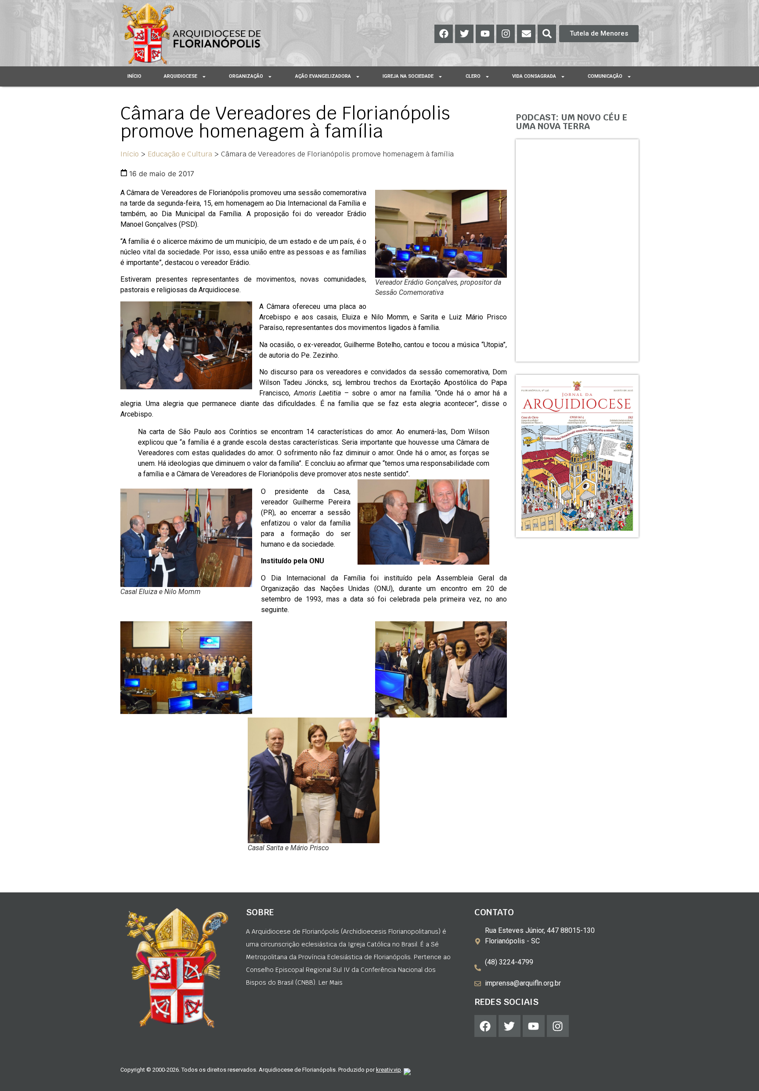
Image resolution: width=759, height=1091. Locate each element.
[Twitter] (464, 34)
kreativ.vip (388, 1069)
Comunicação (605, 76)
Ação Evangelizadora (323, 76)
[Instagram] (505, 34)
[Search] (547, 34)
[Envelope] (526, 34)
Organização (246, 76)
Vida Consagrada (534, 76)
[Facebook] (443, 34)
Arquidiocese (180, 76)
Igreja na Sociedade (408, 76)
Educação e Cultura (180, 154)
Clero (473, 76)
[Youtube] (485, 34)
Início (134, 76)
